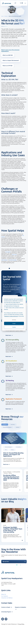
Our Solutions (4, 596)
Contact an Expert (6, 607)
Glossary (6, 16)
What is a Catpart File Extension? (11, 60)
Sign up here (6, 561)
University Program (6, 611)
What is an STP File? (7, 65)
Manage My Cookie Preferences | (9, 624)
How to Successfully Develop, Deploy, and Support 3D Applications (13, 454)
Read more (8, 335)
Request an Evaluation (20, 607)
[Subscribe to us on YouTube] (2, 619)
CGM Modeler (4, 260)
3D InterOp (7, 251)
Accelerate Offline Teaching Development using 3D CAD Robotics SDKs (11, 477)
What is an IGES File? (8, 55)
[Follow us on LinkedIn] (6, 619)
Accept (14, 323)
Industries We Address (7, 597)
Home (2, 16)
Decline (14, 327)
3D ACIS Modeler (13, 260)
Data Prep (14, 254)
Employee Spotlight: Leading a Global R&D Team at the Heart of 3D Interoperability (12, 529)
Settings (14, 319)
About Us (3, 594)
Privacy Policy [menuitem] (21, 624)
